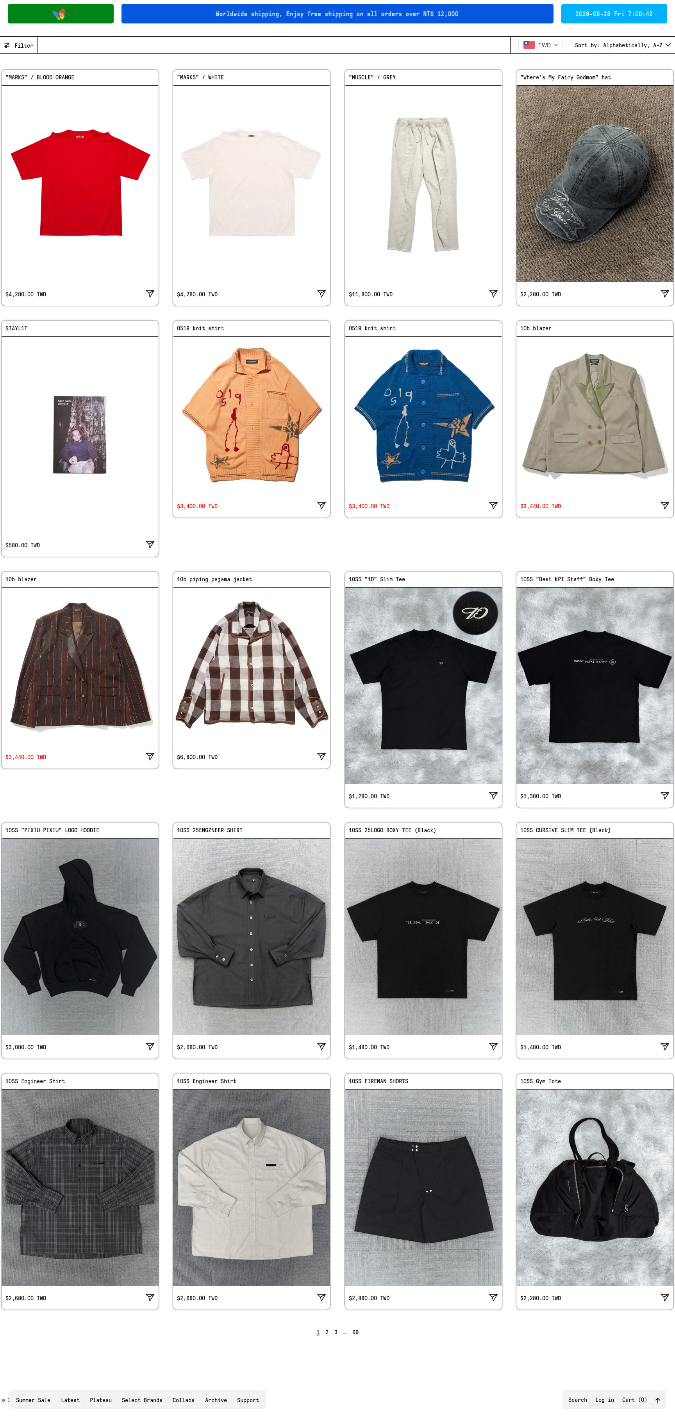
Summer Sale (33, 1399)
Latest (70, 1399)
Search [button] (577, 1399)
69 (355, 1331)
